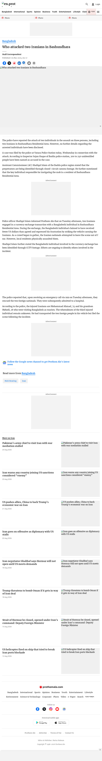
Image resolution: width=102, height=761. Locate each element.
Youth (54, 12)
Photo (56, 697)
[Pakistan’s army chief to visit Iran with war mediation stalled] (80, 454)
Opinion (37, 12)
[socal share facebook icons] (4, 64)
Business (46, 12)
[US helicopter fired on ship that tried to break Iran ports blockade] (80, 661)
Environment (12, 697)
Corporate (47, 697)
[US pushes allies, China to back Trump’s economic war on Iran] (80, 513)
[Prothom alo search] (86, 4)
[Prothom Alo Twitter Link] (45, 709)
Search (80, 697)
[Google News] (64, 709)
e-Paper (71, 697)
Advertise (43, 733)
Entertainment (65, 12)
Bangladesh (7, 12)
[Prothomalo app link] (41, 723)
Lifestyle (76, 12)
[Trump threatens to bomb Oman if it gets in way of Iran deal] (80, 602)
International (19, 12)
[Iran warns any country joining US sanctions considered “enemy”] (80, 484)
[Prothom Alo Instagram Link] (52, 709)
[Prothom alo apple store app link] (60, 723)
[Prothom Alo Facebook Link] (38, 709)
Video (63, 697)
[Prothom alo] (9, 4)
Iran (24, 381)
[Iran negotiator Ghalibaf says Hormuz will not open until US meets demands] (80, 572)
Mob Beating (11, 381)
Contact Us (69, 733)
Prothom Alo (30, 733)
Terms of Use (55, 733)
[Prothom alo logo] (51, 687)
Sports (29, 12)
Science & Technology (30, 697)
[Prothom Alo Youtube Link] (58, 709)
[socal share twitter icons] (9, 64)
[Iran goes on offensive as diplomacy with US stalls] (80, 543)
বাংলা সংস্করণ (89, 697)
